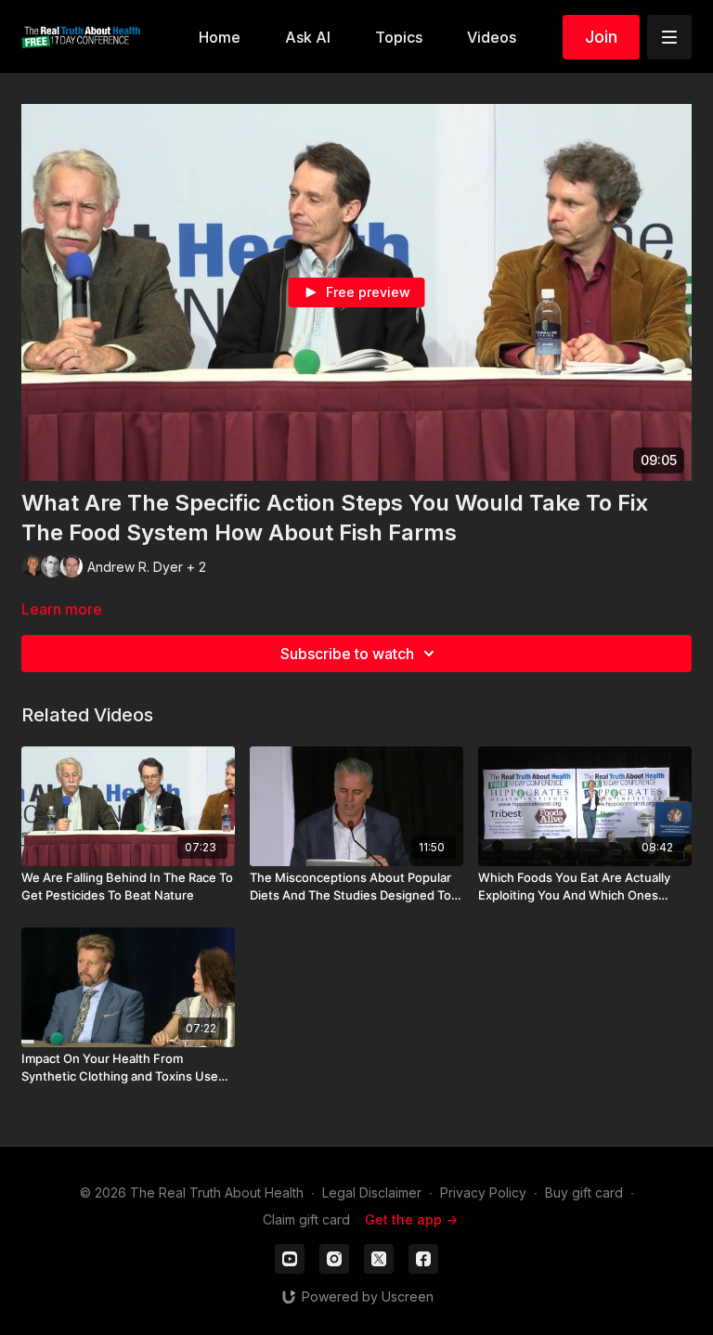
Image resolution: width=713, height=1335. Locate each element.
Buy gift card (584, 1192)
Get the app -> (411, 1219)
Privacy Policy (483, 1192)
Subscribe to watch (347, 653)
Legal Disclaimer (371, 1192)
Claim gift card (306, 1219)
